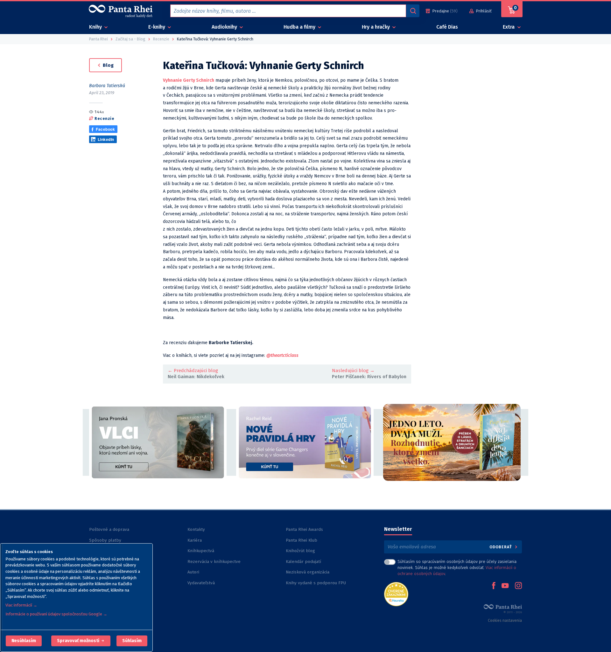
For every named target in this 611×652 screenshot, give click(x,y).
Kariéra (194, 540)
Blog (108, 65)
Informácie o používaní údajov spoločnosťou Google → (56, 614)
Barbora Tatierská (107, 85)
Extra (509, 27)
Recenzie (104, 118)
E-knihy (157, 27)
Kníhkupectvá (200, 550)
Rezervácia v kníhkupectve (214, 561)
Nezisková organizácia (307, 572)
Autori (193, 572)
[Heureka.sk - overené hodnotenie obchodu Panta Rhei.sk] (396, 594)
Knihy (96, 27)
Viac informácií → (21, 605)
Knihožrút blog (300, 550)
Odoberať (501, 546)
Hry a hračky (376, 27)
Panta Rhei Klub (301, 540)
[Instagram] (518, 586)
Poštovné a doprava (109, 529)
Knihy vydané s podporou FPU (316, 583)
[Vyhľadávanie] (412, 10)
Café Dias (447, 27)
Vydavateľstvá (201, 583)
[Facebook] (493, 586)
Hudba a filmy (300, 27)
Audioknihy (225, 27)
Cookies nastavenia (505, 620)
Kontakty (196, 529)
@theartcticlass (282, 355)
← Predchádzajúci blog (193, 370)
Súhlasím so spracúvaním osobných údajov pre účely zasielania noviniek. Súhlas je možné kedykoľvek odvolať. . (456, 567)
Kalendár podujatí (303, 561)
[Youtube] (505, 586)
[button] (24, 640)
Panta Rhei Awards (304, 529)
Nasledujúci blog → (353, 370)
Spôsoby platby (105, 540)
